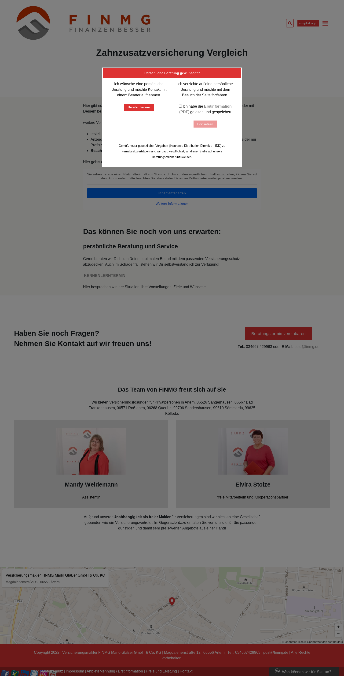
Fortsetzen (205, 124)
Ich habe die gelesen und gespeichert (205, 109)
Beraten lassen (139, 107)
